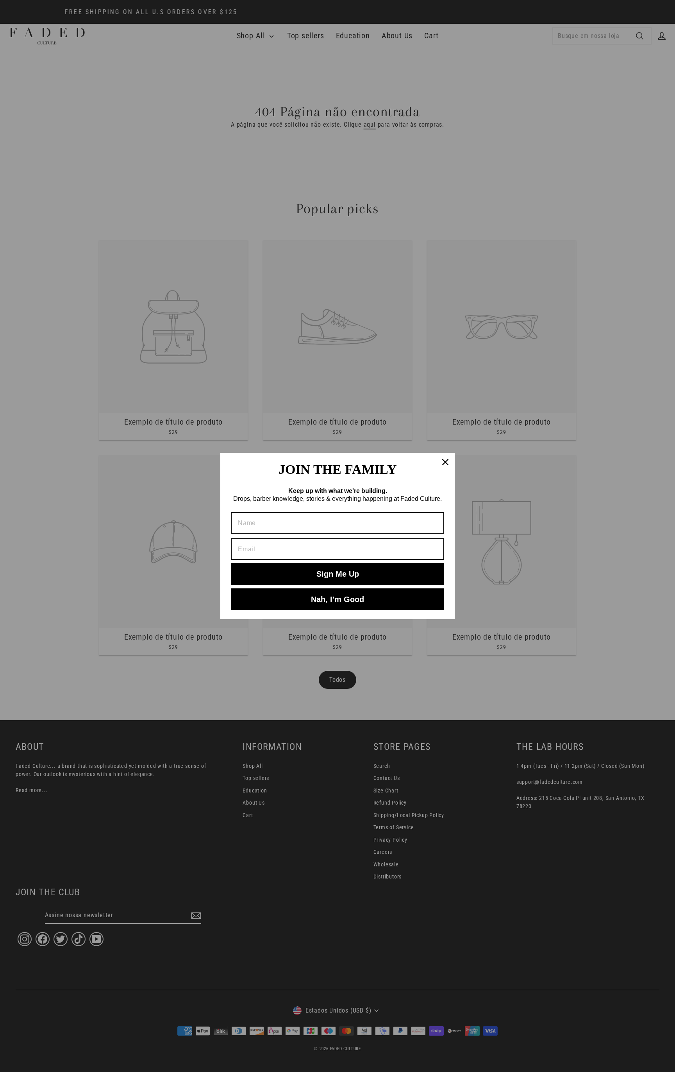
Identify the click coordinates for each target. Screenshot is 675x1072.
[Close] (445, 462)
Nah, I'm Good (337, 599)
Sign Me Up (337, 574)
